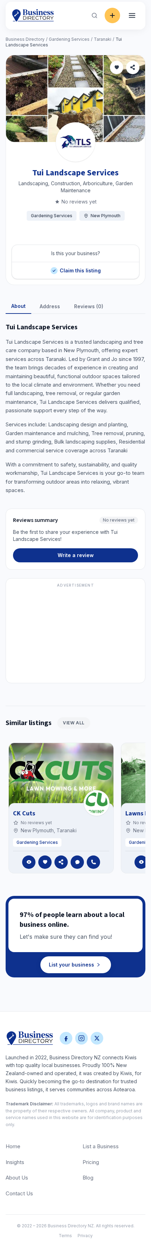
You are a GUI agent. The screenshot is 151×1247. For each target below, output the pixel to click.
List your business (71, 965)
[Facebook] (66, 1038)
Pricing (91, 1162)
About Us (17, 1177)
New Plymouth (105, 215)
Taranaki (102, 39)
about (18, 306)
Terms (65, 1235)
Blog (88, 1177)
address (50, 306)
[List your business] (112, 15)
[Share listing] (132, 67)
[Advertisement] (75, 635)
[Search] (94, 15)
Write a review (76, 555)
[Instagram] (81, 1038)
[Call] (93, 862)
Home (13, 1146)
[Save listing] (116, 67)
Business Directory (25, 39)
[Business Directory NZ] (30, 1038)
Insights (15, 1162)
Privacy (85, 1235)
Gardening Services (69, 39)
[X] (97, 1038)
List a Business (101, 1146)
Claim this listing (80, 267)
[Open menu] (132, 15)
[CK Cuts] (96, 803)
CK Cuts (24, 813)
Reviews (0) (88, 306)
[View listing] (28, 862)
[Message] (77, 862)
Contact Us (19, 1193)
